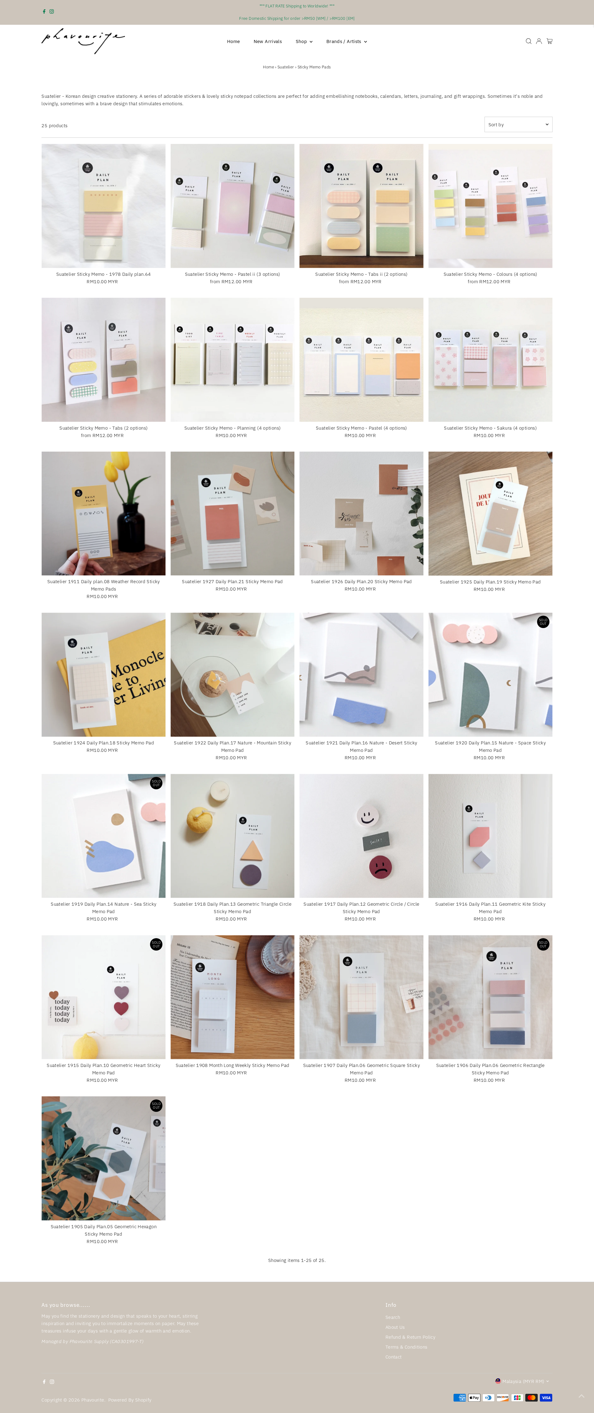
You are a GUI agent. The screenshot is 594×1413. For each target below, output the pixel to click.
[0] (550, 41)
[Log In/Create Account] (539, 41)
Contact (393, 1357)
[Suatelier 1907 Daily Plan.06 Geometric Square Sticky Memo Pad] (361, 997)
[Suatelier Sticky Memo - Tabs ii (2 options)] (361, 206)
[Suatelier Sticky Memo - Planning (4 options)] (232, 360)
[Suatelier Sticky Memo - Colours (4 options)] (490, 206)
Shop (302, 41)
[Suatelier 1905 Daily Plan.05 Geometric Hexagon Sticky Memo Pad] (103, 1158)
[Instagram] (51, 12)
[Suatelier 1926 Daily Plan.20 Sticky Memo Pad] (361, 514)
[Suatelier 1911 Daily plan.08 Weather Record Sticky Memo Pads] (103, 514)
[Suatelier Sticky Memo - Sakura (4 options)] (490, 360)
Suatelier (286, 67)
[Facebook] (44, 12)
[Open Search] (529, 41)
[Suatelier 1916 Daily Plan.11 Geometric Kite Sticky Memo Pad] (490, 836)
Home (233, 41)
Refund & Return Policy (410, 1337)
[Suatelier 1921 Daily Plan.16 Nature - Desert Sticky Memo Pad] (361, 675)
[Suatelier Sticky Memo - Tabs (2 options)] (103, 360)
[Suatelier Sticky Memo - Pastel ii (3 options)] (232, 206)
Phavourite (92, 1400)
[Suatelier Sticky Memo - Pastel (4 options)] (361, 360)
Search (392, 1317)
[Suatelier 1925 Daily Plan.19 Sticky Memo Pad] (490, 514)
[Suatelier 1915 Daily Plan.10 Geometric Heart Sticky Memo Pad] (103, 997)
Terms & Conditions (406, 1347)
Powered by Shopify (130, 1400)
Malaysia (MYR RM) (523, 1381)
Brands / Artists (344, 41)
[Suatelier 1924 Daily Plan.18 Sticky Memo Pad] (103, 675)
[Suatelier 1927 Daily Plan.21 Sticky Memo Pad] (232, 514)
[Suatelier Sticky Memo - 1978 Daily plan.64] (103, 206)
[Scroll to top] (581, 1396)
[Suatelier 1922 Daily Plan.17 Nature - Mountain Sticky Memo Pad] (232, 675)
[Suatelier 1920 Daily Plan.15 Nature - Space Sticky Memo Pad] (490, 675)
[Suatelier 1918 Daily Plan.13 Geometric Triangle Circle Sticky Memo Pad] (232, 836)
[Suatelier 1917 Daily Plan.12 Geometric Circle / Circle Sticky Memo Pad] (361, 836)
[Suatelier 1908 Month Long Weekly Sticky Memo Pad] (232, 997)
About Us (395, 1327)
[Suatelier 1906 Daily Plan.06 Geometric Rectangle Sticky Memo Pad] (490, 997)
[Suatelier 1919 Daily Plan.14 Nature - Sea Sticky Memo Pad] (103, 836)
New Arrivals (268, 41)
